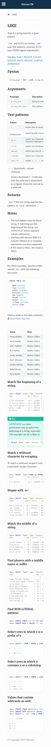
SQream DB (27, 4)
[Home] (9, 14)
